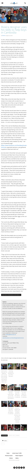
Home (8, 453)
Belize (17, 458)
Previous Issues (8, 455)
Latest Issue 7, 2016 (16, 453)
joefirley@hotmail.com (11, 334)
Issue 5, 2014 (12, 435)
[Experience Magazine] (14, 3)
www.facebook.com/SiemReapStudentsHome (13, 338)
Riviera (3, 35)
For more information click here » (11, 295)
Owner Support (19, 455)
